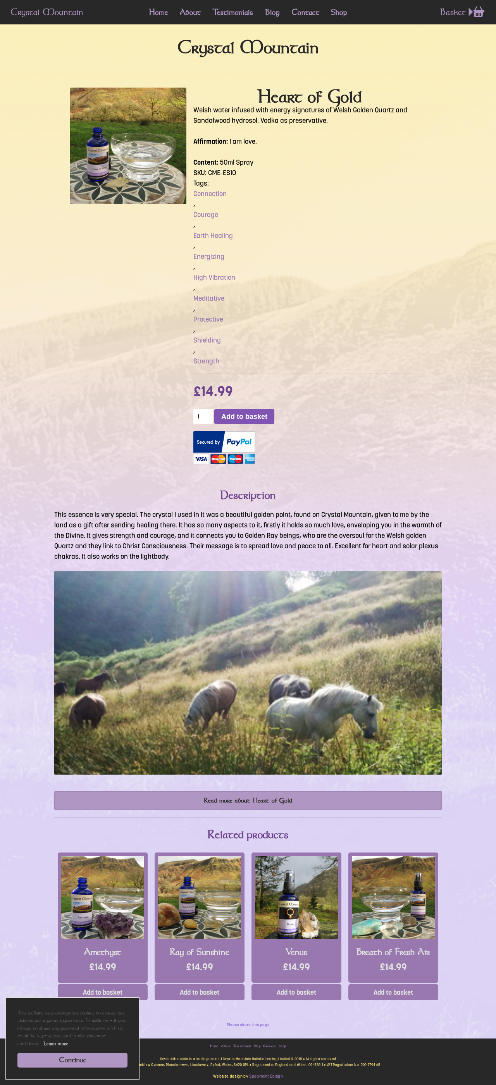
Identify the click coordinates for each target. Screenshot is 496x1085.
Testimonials (232, 12)
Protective (208, 319)
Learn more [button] (56, 1043)
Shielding (207, 340)
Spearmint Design (266, 1076)
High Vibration (214, 277)
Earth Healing (213, 235)
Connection (210, 193)
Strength (206, 361)
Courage (205, 214)
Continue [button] (72, 1060)
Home (158, 12)
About (190, 12)
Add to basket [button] (102, 992)
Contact (305, 12)
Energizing (208, 256)
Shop (339, 12)
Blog (272, 12)
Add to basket (244, 416)
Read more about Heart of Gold (248, 800)
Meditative (208, 298)
